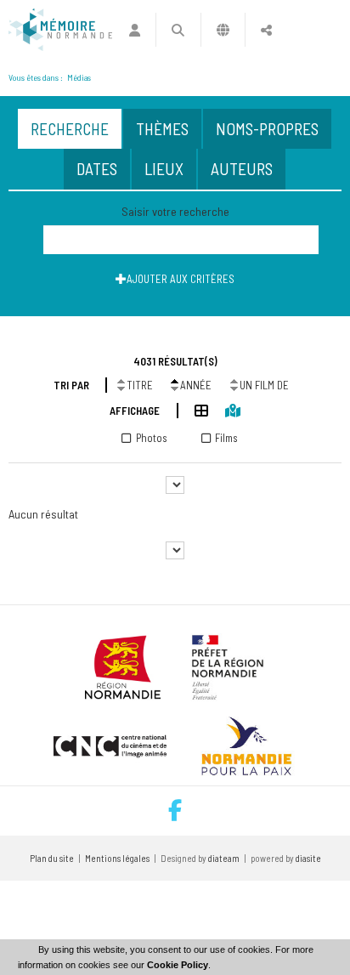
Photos (151, 438)
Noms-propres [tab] (267, 129)
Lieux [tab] (163, 169)
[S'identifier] (134, 30)
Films (226, 438)
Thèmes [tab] (162, 129)
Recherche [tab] (70, 129)
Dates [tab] (96, 169)
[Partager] (266, 30)
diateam (224, 858)
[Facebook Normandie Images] (175, 811)
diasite (308, 858)
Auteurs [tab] (242, 169)
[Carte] (224, 409)
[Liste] (193, 409)
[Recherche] (178, 30)
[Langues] (223, 30)
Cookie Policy (177, 965)
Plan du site (52, 858)
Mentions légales (117, 858)
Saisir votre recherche (175, 211)
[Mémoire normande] (60, 30)
